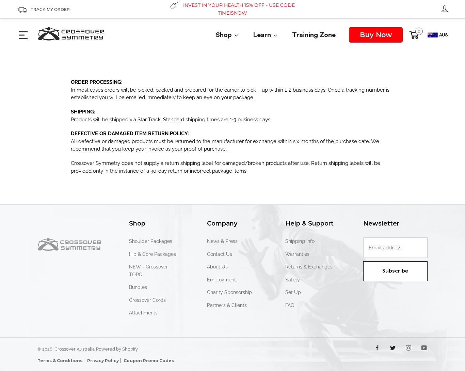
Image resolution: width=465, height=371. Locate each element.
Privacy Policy (103, 360)
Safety (292, 279)
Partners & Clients (227, 305)
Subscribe (395, 271)
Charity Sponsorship (229, 292)
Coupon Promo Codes (149, 360)
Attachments (143, 312)
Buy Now (376, 35)
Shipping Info (300, 241)
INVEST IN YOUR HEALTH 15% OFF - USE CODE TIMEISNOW (239, 9)
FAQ (289, 305)
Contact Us (219, 254)
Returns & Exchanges (309, 266)
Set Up (293, 292)
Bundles (138, 287)
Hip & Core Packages (152, 254)
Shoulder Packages (150, 241)
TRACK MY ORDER (50, 9)
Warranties (297, 254)
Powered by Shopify (117, 349)
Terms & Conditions (60, 360)
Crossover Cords (147, 300)
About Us (217, 266)
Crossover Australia (74, 349)
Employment (221, 279)
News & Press (222, 241)
